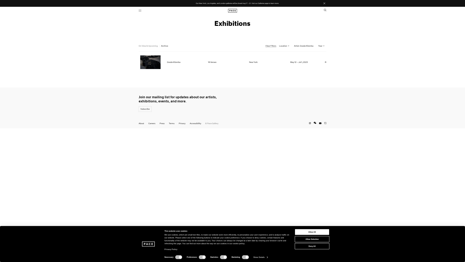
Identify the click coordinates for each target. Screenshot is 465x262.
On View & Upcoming (148, 46)
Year (320, 46)
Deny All (312, 246)
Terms (171, 123)
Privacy (182, 123)
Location (283, 46)
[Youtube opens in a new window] (320, 123)
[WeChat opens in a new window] (315, 123)
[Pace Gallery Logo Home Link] (232, 10)
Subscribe (145, 109)
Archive (164, 46)
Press (162, 123)
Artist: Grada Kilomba (303, 46)
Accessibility (195, 123)
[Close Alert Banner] (324, 3)
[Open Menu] (140, 10)
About (141, 123)
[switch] (202, 257)
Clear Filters (270, 46)
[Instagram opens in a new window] (310, 123)
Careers (151, 123)
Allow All (312, 232)
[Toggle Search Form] (325, 10)
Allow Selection (312, 239)
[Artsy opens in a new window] (325, 123)
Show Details (259, 257)
